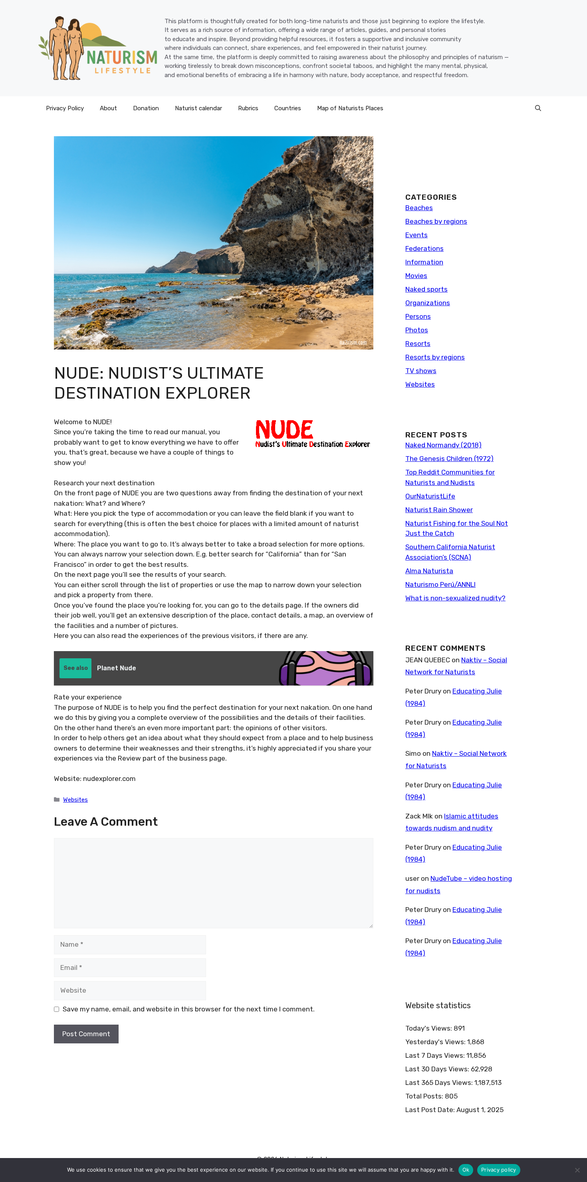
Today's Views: (429, 1028)
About (108, 108)
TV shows (420, 371)
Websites (75, 799)
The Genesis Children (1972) (449, 459)
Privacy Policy (65, 108)
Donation (146, 108)
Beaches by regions (436, 221)
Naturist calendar (198, 108)
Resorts (417, 344)
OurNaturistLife (430, 496)
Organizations (427, 303)
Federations (424, 248)
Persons (418, 316)
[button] (538, 108)
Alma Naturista (429, 571)
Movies (416, 276)
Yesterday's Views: (436, 1042)
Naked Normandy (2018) (443, 445)
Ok (466, 1169)
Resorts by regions (435, 357)
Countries (287, 108)
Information (424, 262)
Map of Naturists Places (350, 108)
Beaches (419, 208)
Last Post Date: (430, 1110)
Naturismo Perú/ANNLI (440, 584)
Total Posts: (425, 1096)
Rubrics (248, 108)
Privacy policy (498, 1169)
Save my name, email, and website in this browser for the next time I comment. (189, 1009)
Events (416, 235)
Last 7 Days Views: (435, 1055)
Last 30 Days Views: (438, 1069)
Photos (416, 330)
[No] (577, 1170)
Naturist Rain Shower (439, 510)
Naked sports (426, 289)
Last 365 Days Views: (439, 1083)
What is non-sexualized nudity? (455, 598)
